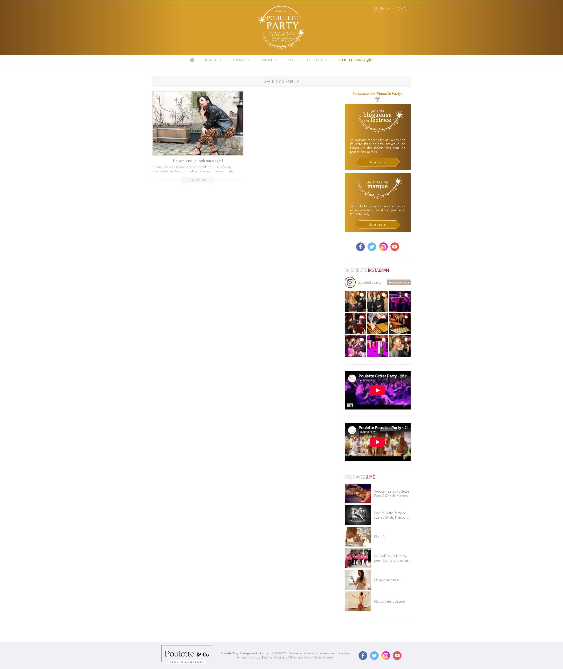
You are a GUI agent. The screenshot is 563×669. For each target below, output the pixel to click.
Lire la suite (198, 180)
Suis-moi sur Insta (399, 282)
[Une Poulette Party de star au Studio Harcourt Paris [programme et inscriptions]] (358, 515)
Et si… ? (379, 536)
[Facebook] (360, 246)
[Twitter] (371, 246)
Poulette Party (352, 60)
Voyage (239, 60)
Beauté (211, 60)
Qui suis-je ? (381, 8)
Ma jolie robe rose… (388, 580)
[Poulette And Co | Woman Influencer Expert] (186, 663)
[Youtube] (394, 246)
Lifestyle (315, 60)
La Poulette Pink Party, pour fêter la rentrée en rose (391, 558)
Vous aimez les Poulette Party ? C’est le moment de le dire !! (391, 493)
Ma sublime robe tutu (389, 601)
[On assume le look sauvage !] (197, 123)
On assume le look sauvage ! (198, 160)
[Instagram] (383, 246)
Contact (403, 8)
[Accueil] (192, 60)
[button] (355, 301)
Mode (292, 60)
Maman (266, 60)
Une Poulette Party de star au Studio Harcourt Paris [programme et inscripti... (391, 515)
